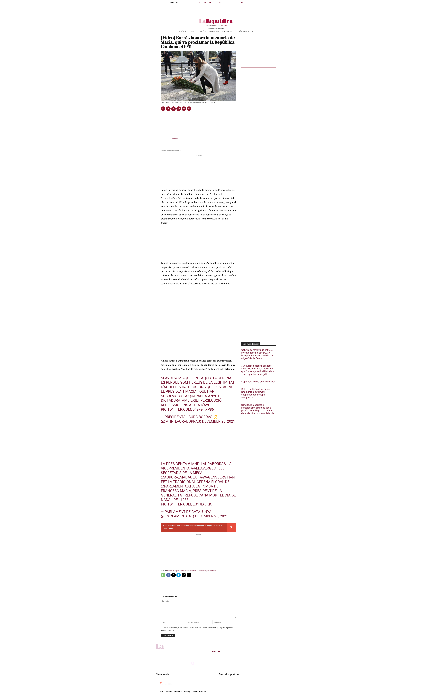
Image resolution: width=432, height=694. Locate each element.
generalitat (179, 571)
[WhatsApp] (220, 2)
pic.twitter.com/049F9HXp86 (187, 409)
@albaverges (203, 468)
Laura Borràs (186, 571)
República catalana (210, 571)
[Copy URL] (184, 108)
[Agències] (166, 138)
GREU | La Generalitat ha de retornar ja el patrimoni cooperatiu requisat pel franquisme (255, 393)
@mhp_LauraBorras (207, 464)
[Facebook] (200, 2)
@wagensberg (212, 477)
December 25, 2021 (218, 421)
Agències (175, 138)
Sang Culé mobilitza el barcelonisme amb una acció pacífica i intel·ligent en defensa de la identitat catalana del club (257, 409)
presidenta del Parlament (197, 571)
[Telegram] (210, 2)
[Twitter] (215, 2)
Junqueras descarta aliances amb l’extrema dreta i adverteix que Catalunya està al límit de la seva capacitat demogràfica (257, 370)
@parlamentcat (176, 486)
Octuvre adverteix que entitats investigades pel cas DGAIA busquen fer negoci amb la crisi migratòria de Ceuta (257, 354)
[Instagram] (205, 2)
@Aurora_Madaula (179, 477)
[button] (242, 2)
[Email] (189, 108)
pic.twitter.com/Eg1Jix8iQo (186, 504)
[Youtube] (219, 651)
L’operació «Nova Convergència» (258, 381)
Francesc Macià (171, 571)
